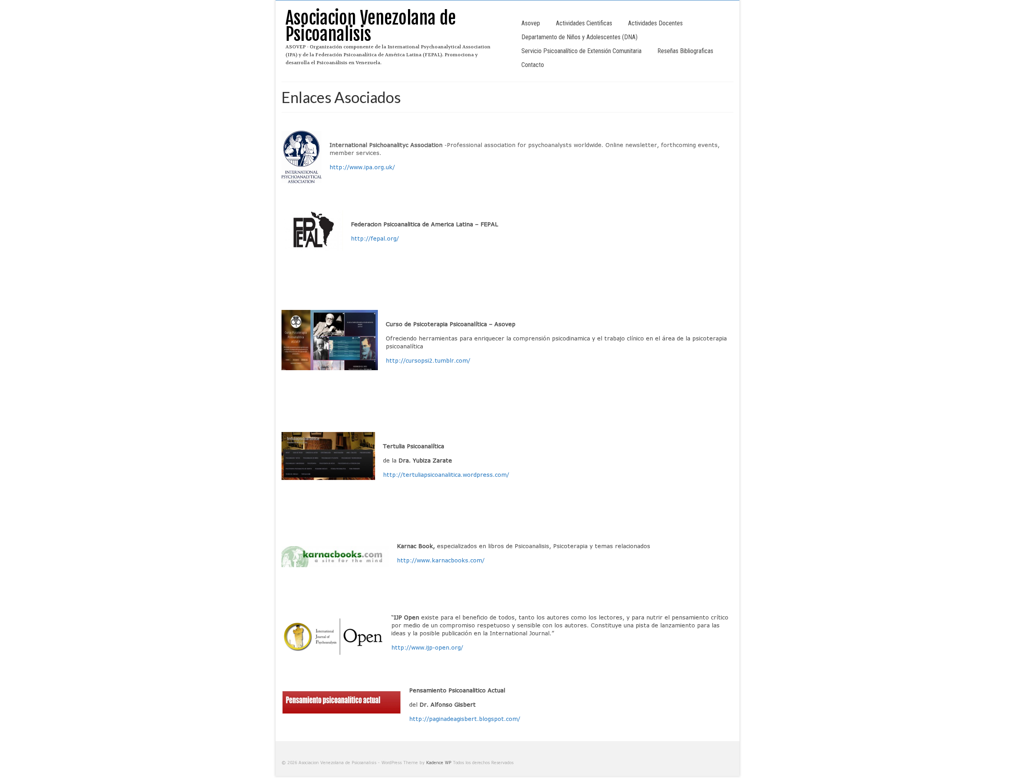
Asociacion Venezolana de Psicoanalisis (370, 26)
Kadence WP (438, 762)
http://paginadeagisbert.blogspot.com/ (464, 718)
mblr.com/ (455, 360)
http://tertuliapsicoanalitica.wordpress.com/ (446, 474)
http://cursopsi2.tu (413, 360)
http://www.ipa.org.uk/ (362, 167)
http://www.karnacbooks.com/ (441, 560)
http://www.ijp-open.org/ (427, 647)
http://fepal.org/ (375, 238)
